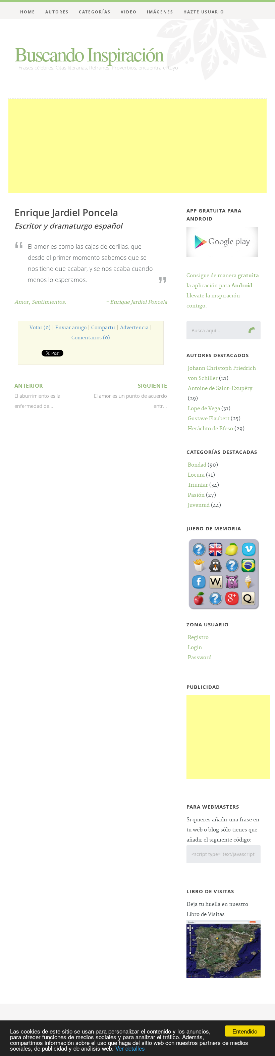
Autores (57, 12)
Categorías (95, 12)
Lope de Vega (204, 408)
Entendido (244, 1031)
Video (129, 12)
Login (195, 647)
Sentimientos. (49, 302)
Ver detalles (130, 1048)
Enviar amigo (71, 328)
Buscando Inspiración (88, 53)
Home (27, 12)
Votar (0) (40, 328)
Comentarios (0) (90, 338)
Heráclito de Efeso (210, 429)
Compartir (103, 328)
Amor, (23, 302)
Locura (196, 475)
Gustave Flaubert (208, 419)
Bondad (197, 465)
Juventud (199, 505)
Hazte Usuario (203, 12)
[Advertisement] (137, 146)
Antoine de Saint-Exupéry (220, 388)
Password (200, 658)
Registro (198, 637)
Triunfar (198, 485)
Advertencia (134, 328)
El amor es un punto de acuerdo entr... (130, 395)
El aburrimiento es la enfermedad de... (37, 395)
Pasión (196, 495)
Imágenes (160, 12)
